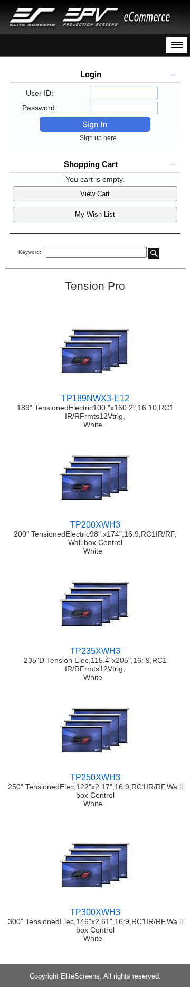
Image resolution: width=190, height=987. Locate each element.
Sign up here (100, 138)
